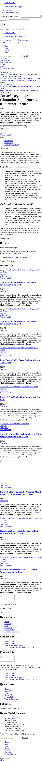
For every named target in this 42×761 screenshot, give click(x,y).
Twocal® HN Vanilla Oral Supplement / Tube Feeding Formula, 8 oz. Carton (21, 435)
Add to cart (4, 129)
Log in (3, 25)
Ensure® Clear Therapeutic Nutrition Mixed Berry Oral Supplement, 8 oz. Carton (20, 493)
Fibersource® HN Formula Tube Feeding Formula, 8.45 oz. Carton (19, 532)
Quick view (4, 276)
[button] (4, 291)
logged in (12, 257)
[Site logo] (8, 42)
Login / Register (10, 754)
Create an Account (11, 12)
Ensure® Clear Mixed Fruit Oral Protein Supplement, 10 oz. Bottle (18, 571)
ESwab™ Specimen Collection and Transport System (19, 80)
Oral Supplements (11, 74)
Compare (7, 752)
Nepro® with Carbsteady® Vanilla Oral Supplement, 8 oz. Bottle (18, 283)
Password (4, 20)
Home (2, 74)
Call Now (3, 58)
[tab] (23, 141)
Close (2, 760)
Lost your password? (7, 29)
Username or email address (10, 16)
